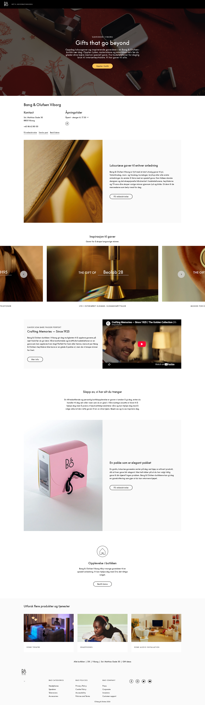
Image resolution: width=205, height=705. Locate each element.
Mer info (37, 360)
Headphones (62, 686)
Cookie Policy (89, 689)
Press (113, 686)
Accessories (62, 696)
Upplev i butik (104, 66)
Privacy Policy (89, 686)
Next (181, 274)
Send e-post (43, 132)
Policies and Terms (89, 696)
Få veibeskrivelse (30, 132)
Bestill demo (54, 132)
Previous (23, 274)
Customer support (115, 696)
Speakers (61, 689)
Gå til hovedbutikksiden (22, 4)
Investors (115, 693)
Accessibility (89, 693)
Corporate (115, 689)
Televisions (62, 693)
